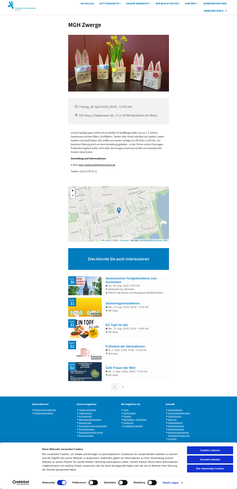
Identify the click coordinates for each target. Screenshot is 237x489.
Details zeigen (171, 482)
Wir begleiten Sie (167, 3)
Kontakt (190, 3)
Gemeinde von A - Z (215, 10)
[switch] (93, 482)
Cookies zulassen (210, 450)
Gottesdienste (109, 3)
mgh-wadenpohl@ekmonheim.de (97, 165)
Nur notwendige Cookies (210, 468)
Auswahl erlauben (210, 459)
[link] (110, 3)
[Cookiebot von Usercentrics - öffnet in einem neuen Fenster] (21, 482)
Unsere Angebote (137, 3)
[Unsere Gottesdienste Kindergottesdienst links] (120, 3)
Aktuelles (87, 3)
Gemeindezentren (215, 3)
